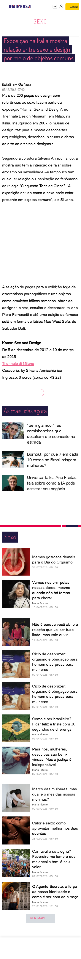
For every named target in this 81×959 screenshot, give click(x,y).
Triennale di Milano (18, 363)
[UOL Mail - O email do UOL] (54, 6)
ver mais (37, 918)
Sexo (40, 21)
